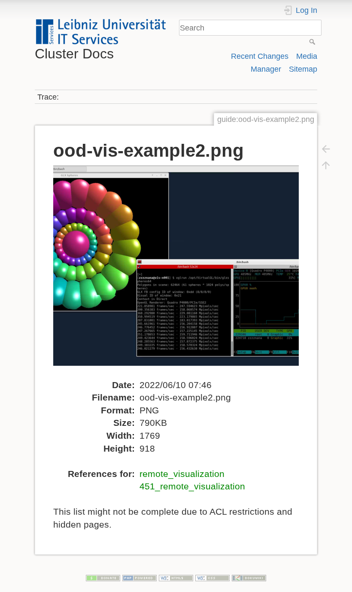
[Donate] (103, 577)
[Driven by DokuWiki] (249, 577)
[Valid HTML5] (176, 577)
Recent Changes (259, 56)
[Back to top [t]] (326, 165)
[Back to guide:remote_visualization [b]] (326, 148)
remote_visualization (182, 474)
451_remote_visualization (192, 486)
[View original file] (182, 271)
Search (313, 42)
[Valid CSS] (212, 577)
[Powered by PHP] (139, 577)
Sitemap (303, 68)
